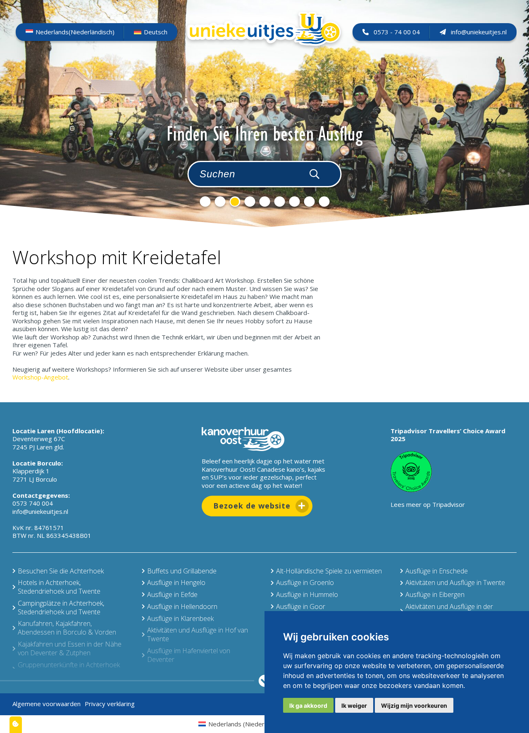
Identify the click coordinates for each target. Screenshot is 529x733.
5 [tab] (264, 201)
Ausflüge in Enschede (436, 570)
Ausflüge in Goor (300, 606)
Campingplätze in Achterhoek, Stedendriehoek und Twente (61, 607)
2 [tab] (219, 201)
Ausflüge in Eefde (172, 594)
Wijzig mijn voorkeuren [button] (414, 705)
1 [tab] (205, 201)
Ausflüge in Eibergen (435, 594)
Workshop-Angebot (40, 377)
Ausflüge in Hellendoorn (182, 606)
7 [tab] (294, 201)
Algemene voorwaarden (46, 704)
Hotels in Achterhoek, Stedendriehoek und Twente (59, 587)
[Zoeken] (314, 174)
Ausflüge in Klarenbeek (180, 618)
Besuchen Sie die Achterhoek (61, 570)
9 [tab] (324, 201)
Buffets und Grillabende (182, 570)
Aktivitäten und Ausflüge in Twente (455, 582)
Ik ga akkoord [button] (308, 705)
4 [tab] (249, 201)
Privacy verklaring (110, 704)
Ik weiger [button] (354, 705)
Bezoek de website (252, 506)
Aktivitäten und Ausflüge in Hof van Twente (197, 634)
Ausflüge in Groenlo (305, 582)
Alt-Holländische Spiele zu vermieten (329, 570)
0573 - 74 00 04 (397, 32)
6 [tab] (279, 201)
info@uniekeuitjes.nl (479, 32)
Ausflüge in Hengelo (176, 582)
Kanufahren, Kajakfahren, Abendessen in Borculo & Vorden (67, 628)
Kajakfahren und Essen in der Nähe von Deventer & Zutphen (70, 648)
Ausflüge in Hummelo (307, 594)
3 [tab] (234, 201)
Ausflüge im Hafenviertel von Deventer (188, 655)
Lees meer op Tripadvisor (428, 504)
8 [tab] (309, 201)
